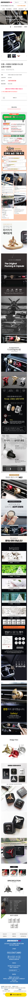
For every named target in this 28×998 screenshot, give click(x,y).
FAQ (12, 5)
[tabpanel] (9, 56)
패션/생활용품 (8, 9)
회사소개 (4, 934)
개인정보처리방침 (23, 934)
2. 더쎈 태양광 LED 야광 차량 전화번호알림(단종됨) (22, 5)
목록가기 (15, 97)
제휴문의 (4, 936)
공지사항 (2, 5)
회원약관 (14, 934)
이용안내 (14, 936)
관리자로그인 (23, 936)
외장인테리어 (20, 9)
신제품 (3, 9)
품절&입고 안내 (8, 5)
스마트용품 (15, 9)
